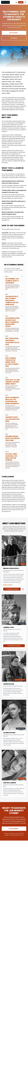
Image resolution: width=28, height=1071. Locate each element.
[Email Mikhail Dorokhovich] (23, 589)
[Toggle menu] (25, 2)
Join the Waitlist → (14, 32)
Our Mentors (14, 38)
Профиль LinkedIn (7, 584)
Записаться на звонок (12, 589)
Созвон (21, 2)
